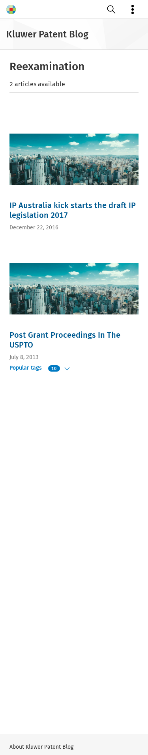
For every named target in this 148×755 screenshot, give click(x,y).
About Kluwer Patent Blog (41, 747)
